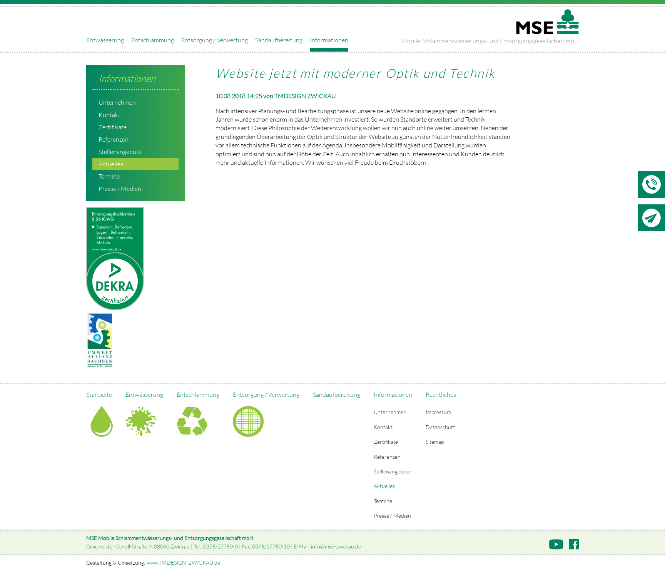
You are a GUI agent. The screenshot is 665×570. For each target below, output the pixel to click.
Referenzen (114, 139)
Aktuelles (111, 164)
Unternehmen (117, 102)
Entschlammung (152, 40)
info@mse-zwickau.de (336, 546)
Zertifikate (113, 127)
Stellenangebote (120, 151)
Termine (109, 176)
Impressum (438, 412)
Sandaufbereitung (278, 40)
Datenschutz (440, 427)
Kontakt (109, 115)
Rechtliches (441, 394)
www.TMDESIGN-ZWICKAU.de (183, 562)
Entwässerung (105, 40)
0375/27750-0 (220, 546)
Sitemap (435, 441)
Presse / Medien (120, 188)
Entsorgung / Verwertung (214, 40)
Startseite (99, 394)
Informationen (329, 40)
